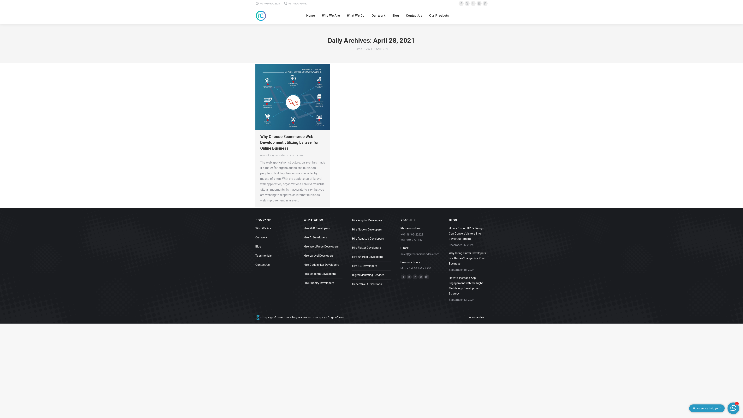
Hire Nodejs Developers (367, 229)
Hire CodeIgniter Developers (321, 264)
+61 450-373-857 (297, 3)
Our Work (261, 237)
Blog (258, 246)
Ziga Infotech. (337, 317)
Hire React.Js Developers (368, 238)
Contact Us (262, 264)
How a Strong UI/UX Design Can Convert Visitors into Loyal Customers (466, 234)
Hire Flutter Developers (366, 247)
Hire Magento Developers (320, 274)
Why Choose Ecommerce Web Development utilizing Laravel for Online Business (289, 142)
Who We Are (263, 228)
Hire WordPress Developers (321, 246)
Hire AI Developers (315, 237)
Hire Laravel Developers (319, 255)
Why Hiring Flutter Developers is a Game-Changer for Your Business (467, 258)
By (279, 155)
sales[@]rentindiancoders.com (420, 254)
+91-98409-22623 (270, 3)
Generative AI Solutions (367, 284)
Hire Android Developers (367, 257)
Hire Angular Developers (367, 220)
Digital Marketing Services (368, 275)
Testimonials (263, 255)
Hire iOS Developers (364, 266)
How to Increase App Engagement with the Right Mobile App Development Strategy (466, 285)
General (264, 155)
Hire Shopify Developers (319, 283)
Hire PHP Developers (317, 228)
